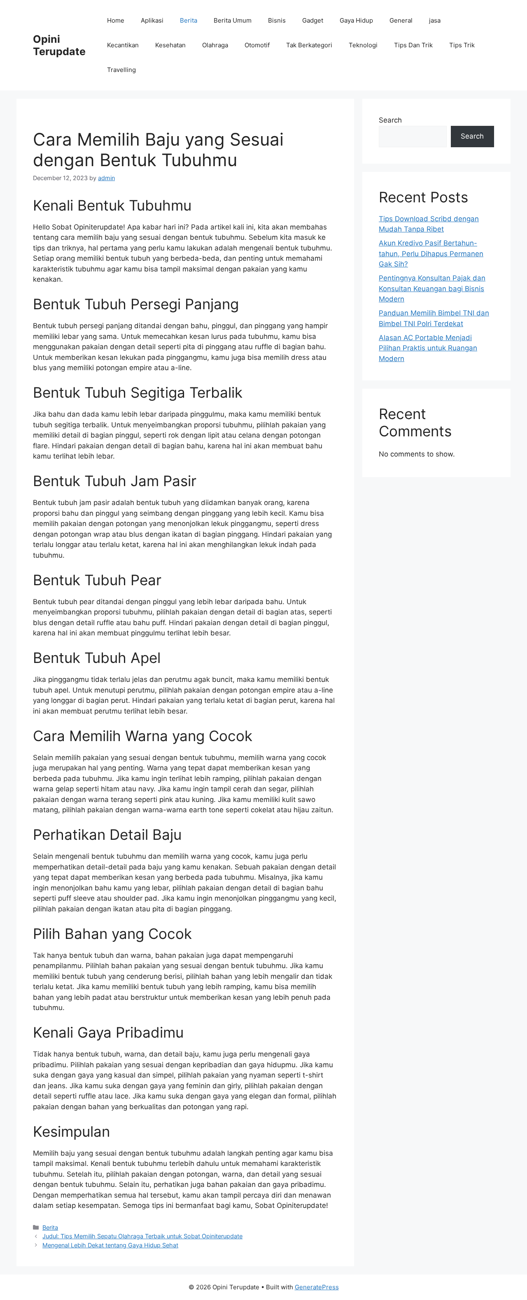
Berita (188, 20)
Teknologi (363, 45)
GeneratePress (317, 1287)
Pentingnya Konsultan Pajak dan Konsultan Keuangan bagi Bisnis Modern (432, 288)
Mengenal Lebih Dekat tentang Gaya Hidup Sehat (110, 1245)
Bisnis (277, 20)
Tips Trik (462, 45)
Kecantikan (123, 45)
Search (390, 120)
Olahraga (215, 45)
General (401, 20)
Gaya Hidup (356, 20)
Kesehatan (170, 45)
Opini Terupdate (59, 45)
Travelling (121, 70)
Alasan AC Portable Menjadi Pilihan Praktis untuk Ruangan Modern (428, 348)
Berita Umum (233, 20)
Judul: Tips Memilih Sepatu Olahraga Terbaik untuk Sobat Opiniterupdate (142, 1236)
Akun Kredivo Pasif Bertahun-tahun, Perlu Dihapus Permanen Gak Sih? (431, 253)
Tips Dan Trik (413, 45)
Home (115, 20)
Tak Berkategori (309, 45)
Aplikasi (152, 20)
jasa (435, 20)
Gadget (312, 20)
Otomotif (257, 45)
